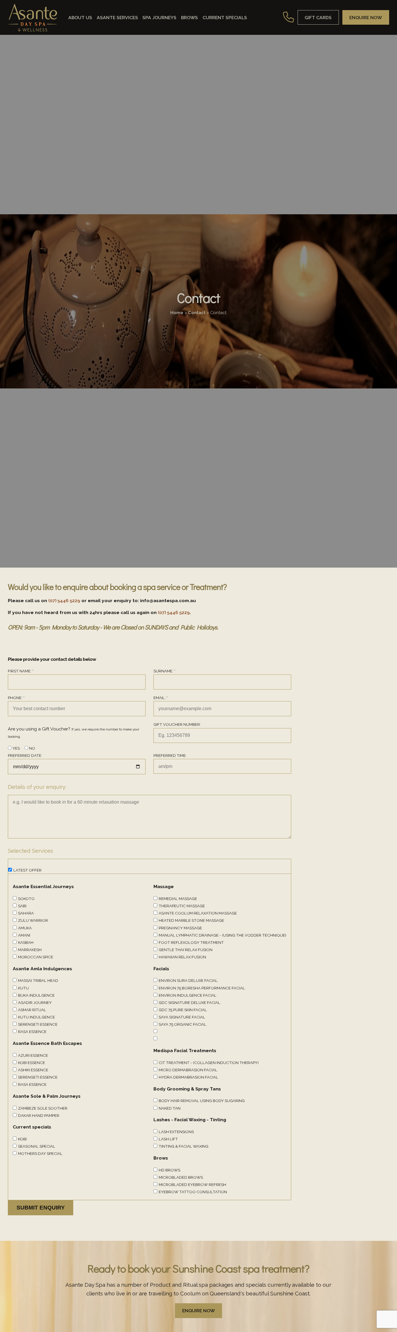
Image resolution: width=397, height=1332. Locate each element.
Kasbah (25, 942)
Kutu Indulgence (36, 1017)
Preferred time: (170, 755)
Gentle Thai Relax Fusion (185, 949)
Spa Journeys (159, 17)
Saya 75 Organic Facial (182, 1024)
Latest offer (27, 870)
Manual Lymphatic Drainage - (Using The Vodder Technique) (222, 935)
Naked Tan (169, 1108)
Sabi (22, 905)
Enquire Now (198, 1310)
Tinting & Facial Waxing (183, 1146)
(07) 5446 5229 (64, 600)
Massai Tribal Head (38, 980)
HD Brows (169, 1170)
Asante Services (117, 17)
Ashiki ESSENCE (33, 1070)
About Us (80, 17)
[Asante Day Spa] (33, 17)
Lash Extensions (176, 1131)
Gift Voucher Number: (177, 724)
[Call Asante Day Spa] (288, 17)
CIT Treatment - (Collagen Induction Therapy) (209, 1062)
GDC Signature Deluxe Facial (189, 1002)
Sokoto (26, 898)
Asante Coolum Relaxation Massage (198, 913)
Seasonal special (36, 1146)
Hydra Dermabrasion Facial (188, 1077)
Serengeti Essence (38, 1024)
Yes (16, 748)
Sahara (26, 913)
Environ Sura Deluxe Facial (188, 980)
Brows (189, 17)
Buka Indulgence (36, 995)
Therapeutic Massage (182, 905)
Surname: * (164, 671)
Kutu (23, 988)
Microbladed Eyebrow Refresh (192, 1184)
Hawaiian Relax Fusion (182, 957)
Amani (24, 935)
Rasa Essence (32, 1031)
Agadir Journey (35, 1002)
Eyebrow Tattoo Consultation (193, 1191)
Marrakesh (30, 949)
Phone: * (16, 697)
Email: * (160, 697)
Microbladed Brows (181, 1177)
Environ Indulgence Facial (188, 995)
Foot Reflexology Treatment (191, 942)
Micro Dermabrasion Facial (188, 1070)
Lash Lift (168, 1139)
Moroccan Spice (35, 957)
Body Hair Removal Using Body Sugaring (202, 1100)
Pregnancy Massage (180, 928)
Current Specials (225, 17)
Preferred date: (25, 755)
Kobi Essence (31, 1062)
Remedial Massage (178, 898)
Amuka (25, 928)
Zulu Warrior (33, 920)
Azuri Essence (33, 1055)
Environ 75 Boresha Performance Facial (202, 988)
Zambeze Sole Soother (42, 1108)
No (31, 748)
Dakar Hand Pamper (38, 1115)
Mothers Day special (40, 1153)
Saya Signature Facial (182, 1017)
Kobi (22, 1139)
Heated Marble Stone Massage (191, 920)
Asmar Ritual (32, 1009)
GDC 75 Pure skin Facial (183, 1009)
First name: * (20, 671)
